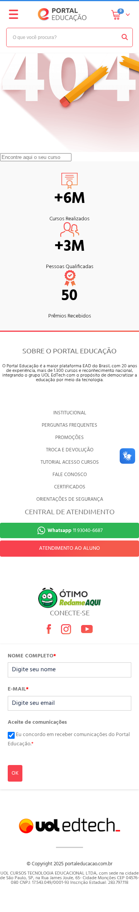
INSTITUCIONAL (69, 413)
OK (15, 773)
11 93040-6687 (75, 531)
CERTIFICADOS (69, 487)
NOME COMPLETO (32, 656)
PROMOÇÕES (69, 438)
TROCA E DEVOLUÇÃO (69, 450)
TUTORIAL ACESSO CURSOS (70, 462)
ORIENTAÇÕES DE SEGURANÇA (69, 499)
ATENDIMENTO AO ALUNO (69, 548)
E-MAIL (18, 689)
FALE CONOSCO (70, 475)
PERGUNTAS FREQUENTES (69, 425)
